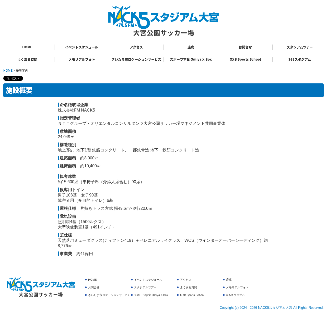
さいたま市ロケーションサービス (136, 59)
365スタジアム (299, 59)
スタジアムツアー (300, 47)
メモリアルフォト (81, 59)
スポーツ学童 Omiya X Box (191, 59)
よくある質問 (27, 59)
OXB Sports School (245, 59)
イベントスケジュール (81, 47)
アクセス (136, 47)
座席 (191, 47)
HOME (27, 47)
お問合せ (245, 47)
